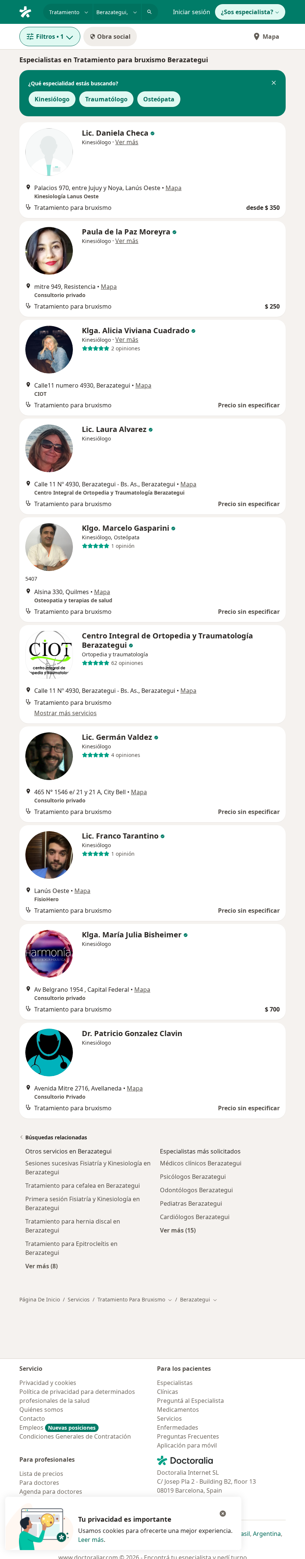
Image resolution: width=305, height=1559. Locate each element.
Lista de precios (41, 1474)
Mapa (271, 36)
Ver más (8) (41, 1266)
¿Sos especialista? (247, 12)
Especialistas (175, 1383)
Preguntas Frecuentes (188, 1436)
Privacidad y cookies (47, 1383)
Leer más (91, 1540)
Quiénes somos (41, 1409)
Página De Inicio (39, 1299)
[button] (274, 83)
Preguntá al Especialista (190, 1401)
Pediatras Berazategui (191, 1203)
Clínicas (167, 1392)
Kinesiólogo (52, 99)
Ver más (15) (178, 1230)
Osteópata (158, 99)
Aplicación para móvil (187, 1445)
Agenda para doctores (50, 1491)
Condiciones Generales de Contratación (75, 1436)
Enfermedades (177, 1427)
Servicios (79, 1299)
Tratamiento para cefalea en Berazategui (82, 1185)
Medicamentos (178, 1409)
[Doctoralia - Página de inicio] (28, 11)
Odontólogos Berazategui (196, 1190)
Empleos (57, 1427)
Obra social (114, 36)
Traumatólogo (106, 99)
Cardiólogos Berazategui (194, 1217)
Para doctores (39, 1482)
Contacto (32, 1418)
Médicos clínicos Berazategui (200, 1163)
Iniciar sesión (191, 12)
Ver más (126, 142)
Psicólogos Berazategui (193, 1177)
